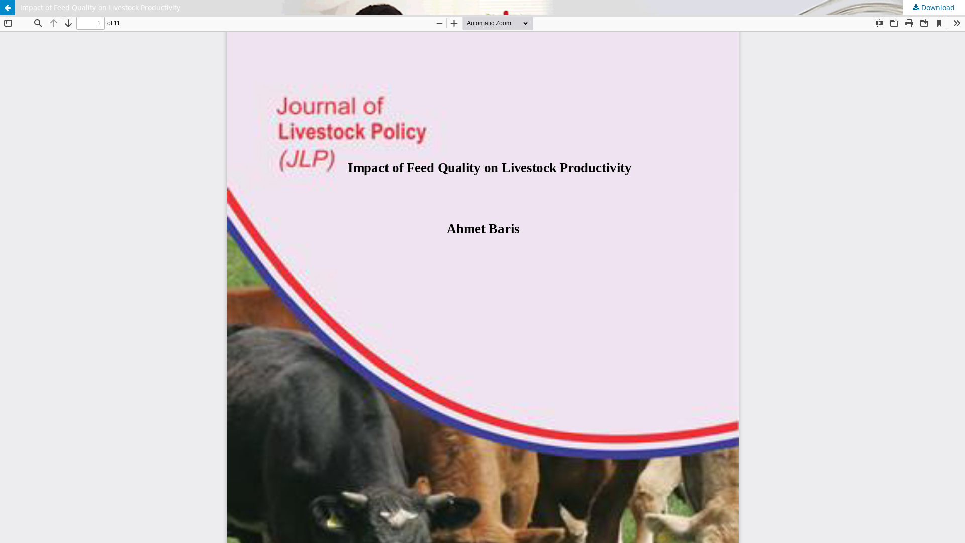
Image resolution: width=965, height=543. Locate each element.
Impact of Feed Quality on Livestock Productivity (100, 7)
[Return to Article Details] (7, 7)
